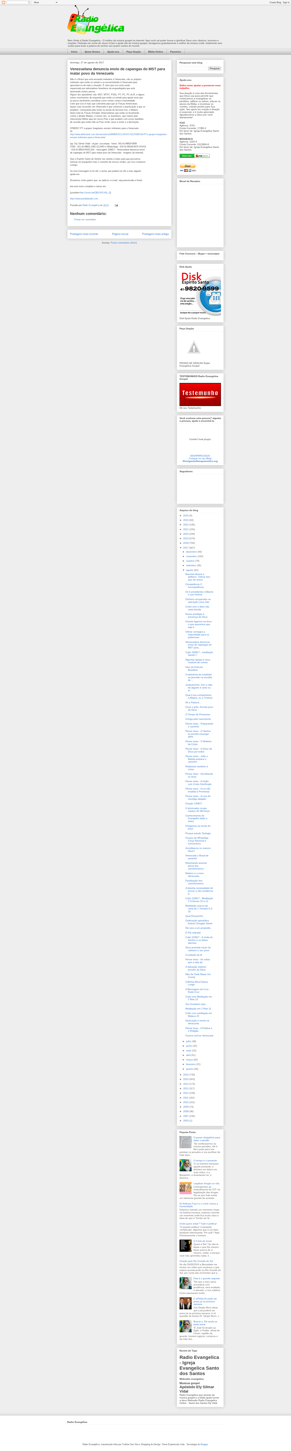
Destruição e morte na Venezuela (197, 1022)
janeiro (190, 1069)
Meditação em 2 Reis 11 (198, 1008)
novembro (192, 556)
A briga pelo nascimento (198, 719)
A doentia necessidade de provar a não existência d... (199, 891)
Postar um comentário (85, 219)
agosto (190, 570)
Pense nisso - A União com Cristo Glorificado (198, 782)
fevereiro (191, 1064)
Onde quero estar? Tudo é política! (198, 1223)
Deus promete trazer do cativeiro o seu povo (198, 949)
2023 (186, 520)
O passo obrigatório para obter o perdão (206, 1139)
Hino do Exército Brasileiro (194, 668)
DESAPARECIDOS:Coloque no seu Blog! (200, 457)
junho (189, 1045)
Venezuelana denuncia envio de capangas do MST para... (198, 645)
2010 (186, 1102)
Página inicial (120, 234)
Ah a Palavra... (193, 702)
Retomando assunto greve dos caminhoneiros (196, 866)
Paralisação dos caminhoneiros (194, 882)
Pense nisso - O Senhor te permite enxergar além (198, 734)
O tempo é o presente (205, 1160)
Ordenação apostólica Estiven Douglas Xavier (199, 922)
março (189, 1059)
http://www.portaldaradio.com (84, 198)
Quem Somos (92, 51)
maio (189, 1050)
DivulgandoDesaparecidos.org (200, 461)
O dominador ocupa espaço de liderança (197, 809)
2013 (186, 1088)
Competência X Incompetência (194, 585)
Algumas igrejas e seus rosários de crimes (197, 661)
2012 (186, 1093)
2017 (186, 547)
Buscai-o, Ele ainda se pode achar (205, 1323)
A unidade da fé (193, 955)
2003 (186, 1120)
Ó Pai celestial (193, 932)
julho (189, 1041)
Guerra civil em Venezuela (199, 1035)
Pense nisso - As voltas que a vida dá (197, 961)
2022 (186, 524)
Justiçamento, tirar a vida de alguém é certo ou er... (198, 687)
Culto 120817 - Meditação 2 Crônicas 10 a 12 (199, 899)
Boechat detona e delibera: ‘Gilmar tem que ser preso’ (197, 577)
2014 (186, 1084)
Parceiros (175, 51)
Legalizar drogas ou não (206, 1183)
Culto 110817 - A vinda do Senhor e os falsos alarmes (199, 940)
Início (74, 51)
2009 (186, 1106)
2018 (186, 543)
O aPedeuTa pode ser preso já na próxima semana (205, 1301)
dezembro (192, 551)
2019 (186, 538)
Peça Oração (133, 51)
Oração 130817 (193, 803)
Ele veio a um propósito (198, 928)
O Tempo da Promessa (197, 714)
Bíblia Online (155, 51)
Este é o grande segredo (206, 1278)
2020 (186, 534)
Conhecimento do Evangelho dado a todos (196, 818)
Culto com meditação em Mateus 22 (198, 1014)
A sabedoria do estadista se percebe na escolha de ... (198, 677)
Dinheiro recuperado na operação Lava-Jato (198, 600)
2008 (186, 1111)
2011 (186, 1097)
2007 (186, 1116)
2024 (186, 515)
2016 (186, 1074)
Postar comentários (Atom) (124, 242)
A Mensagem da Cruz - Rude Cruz (197, 990)
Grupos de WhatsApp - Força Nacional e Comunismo (197, 840)
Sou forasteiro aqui (195, 1004)
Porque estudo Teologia (198, 833)
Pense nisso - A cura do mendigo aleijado (198, 797)
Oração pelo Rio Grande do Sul (196, 1261)
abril (188, 1055)
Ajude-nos (113, 51)
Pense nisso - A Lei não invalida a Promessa (197, 790)
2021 (186, 529)
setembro (191, 565)
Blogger (204, 1444)
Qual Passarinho (194, 916)
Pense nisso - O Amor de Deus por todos (198, 750)
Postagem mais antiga (155, 234)
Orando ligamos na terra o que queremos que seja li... (198, 624)
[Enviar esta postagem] (116, 205)
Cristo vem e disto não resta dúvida (197, 608)
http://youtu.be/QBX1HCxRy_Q (95, 192)
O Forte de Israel (202, 1241)
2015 (186, 1079)
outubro (190, 560)
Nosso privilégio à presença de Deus (196, 615)
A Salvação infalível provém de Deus (195, 968)
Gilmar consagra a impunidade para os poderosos (197, 634)
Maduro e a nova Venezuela (194, 874)
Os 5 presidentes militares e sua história (199, 593)
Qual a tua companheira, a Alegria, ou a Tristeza (198, 696)
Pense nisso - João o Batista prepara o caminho (196, 759)
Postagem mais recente (84, 234)
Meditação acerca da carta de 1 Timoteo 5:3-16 (199, 908)
